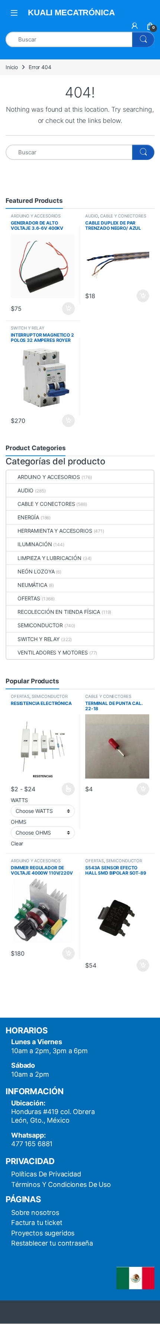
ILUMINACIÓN (34, 544)
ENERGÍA (28, 517)
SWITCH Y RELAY (27, 328)
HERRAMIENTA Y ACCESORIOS (54, 531)
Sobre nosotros (35, 1212)
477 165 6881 (31, 1144)
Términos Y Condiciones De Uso (61, 1184)
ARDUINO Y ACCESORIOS (36, 216)
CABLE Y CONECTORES (123, 216)
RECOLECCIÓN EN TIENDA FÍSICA (58, 612)
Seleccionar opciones (61, 789)
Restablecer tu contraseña (52, 1243)
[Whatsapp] (21, 1304)
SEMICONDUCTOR (40, 625)
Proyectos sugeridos (42, 1233)
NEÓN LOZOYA (35, 571)
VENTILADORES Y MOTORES (52, 652)
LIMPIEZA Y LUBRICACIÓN (49, 558)
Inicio (12, 67)
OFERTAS (28, 598)
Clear (17, 843)
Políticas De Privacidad (46, 1174)
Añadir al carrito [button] (67, 308)
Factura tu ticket (37, 1222)
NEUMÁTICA (32, 585)
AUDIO (91, 216)
